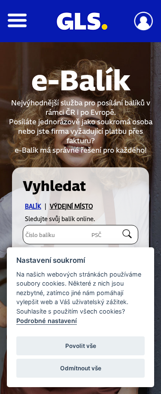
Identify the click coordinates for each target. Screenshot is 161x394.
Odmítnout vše (80, 368)
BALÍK (33, 206)
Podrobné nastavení (46, 320)
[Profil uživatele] (143, 28)
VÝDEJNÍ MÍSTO (71, 206)
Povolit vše (80, 345)
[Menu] (17, 25)
